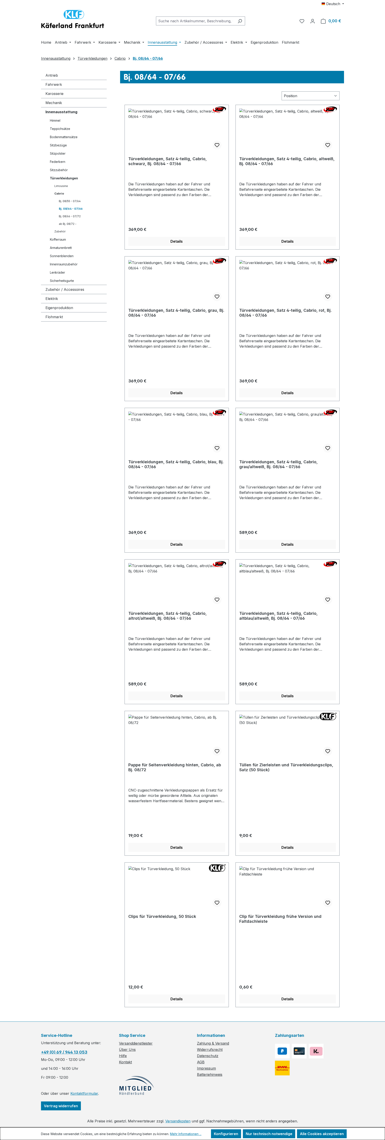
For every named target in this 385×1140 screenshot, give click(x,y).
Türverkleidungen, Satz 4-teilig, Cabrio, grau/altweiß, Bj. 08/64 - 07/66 (278, 464)
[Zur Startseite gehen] (72, 20)
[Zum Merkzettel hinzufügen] (217, 145)
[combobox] (195, 20)
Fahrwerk (53, 84)
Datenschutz (207, 1056)
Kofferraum (58, 239)
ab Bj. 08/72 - (67, 224)
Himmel (55, 120)
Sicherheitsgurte (62, 281)
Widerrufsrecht (210, 1049)
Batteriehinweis (209, 1074)
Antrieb (51, 75)
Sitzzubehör (59, 170)
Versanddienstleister (136, 1043)
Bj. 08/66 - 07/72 (70, 216)
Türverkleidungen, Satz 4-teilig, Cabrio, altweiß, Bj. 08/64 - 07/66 (287, 161)
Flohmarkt (54, 317)
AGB (201, 1062)
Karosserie (54, 93)
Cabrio (59, 193)
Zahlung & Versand (213, 1043)
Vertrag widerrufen (61, 1106)
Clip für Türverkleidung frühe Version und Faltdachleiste (280, 919)
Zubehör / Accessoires (64, 289)
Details (176, 241)
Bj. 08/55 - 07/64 (70, 201)
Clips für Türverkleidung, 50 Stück (162, 916)
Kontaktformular (84, 1093)
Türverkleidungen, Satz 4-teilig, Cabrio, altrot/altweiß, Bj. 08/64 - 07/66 (167, 616)
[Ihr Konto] (312, 20)
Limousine (61, 186)
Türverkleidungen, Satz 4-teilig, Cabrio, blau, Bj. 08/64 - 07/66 (176, 464)
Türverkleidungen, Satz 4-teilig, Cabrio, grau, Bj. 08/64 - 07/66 (176, 313)
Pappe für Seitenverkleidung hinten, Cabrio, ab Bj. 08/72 (174, 767)
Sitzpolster (58, 153)
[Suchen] (240, 20)
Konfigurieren (226, 1134)
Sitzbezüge (58, 145)
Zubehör (60, 231)
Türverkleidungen (64, 178)
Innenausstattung (61, 112)
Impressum (206, 1068)
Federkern (57, 162)
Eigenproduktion (59, 308)
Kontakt (125, 1062)
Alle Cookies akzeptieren (322, 1134)
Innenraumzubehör (64, 264)
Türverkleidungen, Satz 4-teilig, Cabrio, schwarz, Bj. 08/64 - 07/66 (167, 161)
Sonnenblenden (62, 256)
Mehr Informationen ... (185, 1134)
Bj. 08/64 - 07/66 (71, 208)
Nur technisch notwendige (269, 1134)
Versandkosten (177, 1121)
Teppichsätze (60, 129)
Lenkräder (57, 272)
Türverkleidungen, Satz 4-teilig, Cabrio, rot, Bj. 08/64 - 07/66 (285, 313)
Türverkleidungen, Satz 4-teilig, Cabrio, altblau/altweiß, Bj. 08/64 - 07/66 (278, 616)
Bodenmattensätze (64, 137)
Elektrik (51, 298)
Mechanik (53, 102)
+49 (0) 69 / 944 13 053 (64, 1052)
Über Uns (127, 1049)
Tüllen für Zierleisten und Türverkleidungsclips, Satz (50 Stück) (286, 767)
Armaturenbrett (61, 248)
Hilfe (123, 1056)
